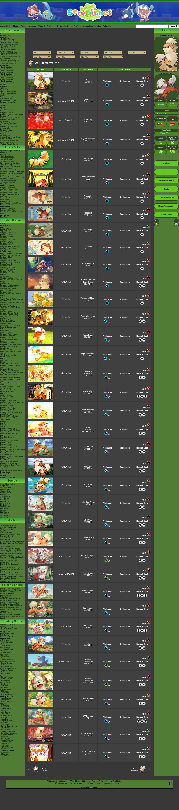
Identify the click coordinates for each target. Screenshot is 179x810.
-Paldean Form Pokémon (9, 144)
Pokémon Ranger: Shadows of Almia (11, 384)
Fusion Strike (88, 538)
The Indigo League (7, 156)
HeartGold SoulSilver (88, 372)
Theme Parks (5, 132)
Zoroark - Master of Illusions (10, 552)
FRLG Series (5, 501)
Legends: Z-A (5, 231)
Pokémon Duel (5, 323)
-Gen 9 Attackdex (6, 81)
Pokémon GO (5, 238)
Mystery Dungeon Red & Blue (11, 413)
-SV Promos (4, 700)
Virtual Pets (4, 467)
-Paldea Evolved (6, 679)
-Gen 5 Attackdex (6, 74)
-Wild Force (4, 743)
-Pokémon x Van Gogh (8, 123)
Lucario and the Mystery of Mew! (12, 541)
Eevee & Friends (6, 613)
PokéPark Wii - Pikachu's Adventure (9, 375)
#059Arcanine (135, 769)
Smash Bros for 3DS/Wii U (10, 325)
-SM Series (4, 684)
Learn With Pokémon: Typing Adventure (10, 352)
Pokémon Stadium (6, 448)
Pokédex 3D (4, 348)
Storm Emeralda (88, 734)
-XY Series (4, 686)
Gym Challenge (88, 139)
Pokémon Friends (6, 236)
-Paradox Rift (5, 673)
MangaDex (4, 486)
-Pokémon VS (5, 749)
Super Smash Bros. (7, 451)
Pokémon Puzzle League (9, 441)
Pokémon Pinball (6, 444)
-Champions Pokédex (8, 64)
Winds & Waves (6, 225)
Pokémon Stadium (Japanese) (11, 446)
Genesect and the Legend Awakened (9, 561)
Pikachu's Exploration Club (10, 604)
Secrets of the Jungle (8, 578)
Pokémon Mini (5, 432)
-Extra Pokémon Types (8, 628)
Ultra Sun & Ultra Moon (8, 278)
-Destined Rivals (6, 658)
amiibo (2, 469)
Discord (41, 26)
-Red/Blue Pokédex (7, 39)
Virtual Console (5, 460)
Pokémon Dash (5, 404)
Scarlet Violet (88, 608)
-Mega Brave (4, 719)
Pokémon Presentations (8, 126)
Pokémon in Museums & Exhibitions (9, 120)
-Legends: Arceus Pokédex (10, 57)
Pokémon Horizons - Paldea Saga (12, 177)
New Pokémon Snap (7, 269)
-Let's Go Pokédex (7, 51)
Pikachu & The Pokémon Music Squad (11, 617)
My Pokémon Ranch (7, 390)
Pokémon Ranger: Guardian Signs (10, 366)
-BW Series (4, 687)
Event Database (6, 139)
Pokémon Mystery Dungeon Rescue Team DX (10, 263)
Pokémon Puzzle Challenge (10, 430)
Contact (32, 26)
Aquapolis (88, 196)
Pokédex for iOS (6, 357)
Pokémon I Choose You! (9, 573)
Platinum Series (6, 507)
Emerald (3, 399)
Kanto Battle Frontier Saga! (10, 163)
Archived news (5, 36)
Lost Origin (88, 573)
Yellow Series (5, 496)
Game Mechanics (6, 99)
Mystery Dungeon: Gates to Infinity (10, 340)
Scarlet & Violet (5, 229)
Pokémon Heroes (6, 536)
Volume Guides (5, 493)
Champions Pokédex (92, 26)
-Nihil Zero (4, 714)
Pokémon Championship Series (11, 114)
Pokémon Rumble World (9, 313)
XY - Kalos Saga (6, 168)
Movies (12, 520)
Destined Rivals (88, 698)
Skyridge (88, 230)
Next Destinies (88, 391)
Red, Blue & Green (7, 437)
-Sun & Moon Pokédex (8, 50)
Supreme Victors (88, 354)
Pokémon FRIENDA (7, 477)
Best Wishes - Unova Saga (10, 166)
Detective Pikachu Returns (10, 246)
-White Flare (4, 656)
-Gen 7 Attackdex (6, 78)
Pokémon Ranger (6, 411)
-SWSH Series (5, 682)
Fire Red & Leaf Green (8, 397)
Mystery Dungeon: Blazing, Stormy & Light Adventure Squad (12, 371)
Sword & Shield (5, 252)
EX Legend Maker (88, 298)
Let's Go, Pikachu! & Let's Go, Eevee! (11, 280)
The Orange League (7, 158)
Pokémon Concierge (7, 208)
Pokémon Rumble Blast (8, 346)
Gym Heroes (88, 100)
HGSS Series (5, 508)
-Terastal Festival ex (7, 731)
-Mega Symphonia (6, 721)
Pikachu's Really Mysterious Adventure (10, 610)
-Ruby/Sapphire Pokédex (9, 43)
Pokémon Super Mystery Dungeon (9, 315)
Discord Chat (5, 135)
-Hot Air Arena (5, 728)
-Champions (4, 104)
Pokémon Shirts (6, 130)
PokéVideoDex (5, 201)
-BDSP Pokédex (6, 55)
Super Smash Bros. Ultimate (10, 294)
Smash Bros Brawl (7, 392)
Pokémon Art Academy (8, 306)
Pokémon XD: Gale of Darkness (12, 402)
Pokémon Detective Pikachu (10, 581)
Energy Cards (5, 632)
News (2, 34)
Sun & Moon (4, 276)
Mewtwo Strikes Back (8, 527)
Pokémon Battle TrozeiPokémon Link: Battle (12, 303)
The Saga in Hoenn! (7, 161)
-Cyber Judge (5, 745)
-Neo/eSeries (5, 693)
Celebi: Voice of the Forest (10, 534)
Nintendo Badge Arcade (8, 327)
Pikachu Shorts (12, 584)
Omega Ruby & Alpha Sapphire (11, 299)
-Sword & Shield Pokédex (9, 53)
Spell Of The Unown (7, 531)
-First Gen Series (6, 694)
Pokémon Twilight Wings (9, 189)
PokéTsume (4, 217)
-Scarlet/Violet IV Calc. (8, 100)
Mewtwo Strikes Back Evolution (11, 576)
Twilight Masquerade (88, 660)
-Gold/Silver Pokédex (7, 41)
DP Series (4, 505)
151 (88, 643)
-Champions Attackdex (8, 83)
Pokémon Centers (6, 112)
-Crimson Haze (5, 742)
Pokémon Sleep (6, 245)
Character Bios (5, 154)
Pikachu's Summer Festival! (10, 599)
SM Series (4, 517)
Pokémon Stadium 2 (7, 428)
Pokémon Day (5, 125)
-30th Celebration (6, 642)
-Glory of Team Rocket (8, 726)
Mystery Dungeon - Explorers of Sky (11, 380)
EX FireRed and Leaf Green (88, 281)
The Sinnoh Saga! (6, 165)
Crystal (2, 427)
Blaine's (66, 101)
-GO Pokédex (5, 58)
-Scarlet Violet (5, 680)
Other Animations (6, 205)
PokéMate (4, 421)
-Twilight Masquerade (8, 668)
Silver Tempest (88, 590)
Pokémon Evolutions (7, 191)
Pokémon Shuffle (6, 311)
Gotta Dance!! (5, 597)
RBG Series (4, 494)
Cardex (2, 95)
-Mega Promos (5, 698)
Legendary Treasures (88, 428)
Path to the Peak (6, 198)
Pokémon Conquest (7, 343)
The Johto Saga (6, 159)
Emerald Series (5, 503)
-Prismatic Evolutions (8, 661)
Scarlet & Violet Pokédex (70, 26)
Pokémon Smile (6, 266)
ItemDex (3, 85)
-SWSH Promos (6, 701)
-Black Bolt (4, 654)
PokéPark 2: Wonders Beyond (11, 344)
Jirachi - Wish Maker (7, 538)
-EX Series (4, 691)
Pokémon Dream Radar (8, 334)
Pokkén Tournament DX (8, 288)
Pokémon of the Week (8, 102)
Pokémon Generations (8, 187)
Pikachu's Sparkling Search (10, 607)
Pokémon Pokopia (6, 234)
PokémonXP (4, 116)
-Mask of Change (6, 740)
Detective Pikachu (6, 290)
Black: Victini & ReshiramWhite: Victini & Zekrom (11, 554)
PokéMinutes (5, 200)
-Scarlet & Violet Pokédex (9, 60)
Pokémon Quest (6, 292)
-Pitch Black (4, 644)
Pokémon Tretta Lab (7, 336)
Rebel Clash (88, 520)
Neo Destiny (88, 158)
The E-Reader (5, 420)
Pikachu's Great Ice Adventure (11, 606)
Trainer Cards (5, 630)
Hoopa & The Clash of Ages (10, 568)
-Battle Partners (6, 729)
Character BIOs (6, 487)
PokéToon (3, 196)
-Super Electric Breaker (8, 733)
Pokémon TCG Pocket (8, 248)
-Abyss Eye (4, 710)
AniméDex (4, 152)
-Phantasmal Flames (7, 651)
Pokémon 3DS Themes (8, 463)
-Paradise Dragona (7, 735)
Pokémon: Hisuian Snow (9, 193)
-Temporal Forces (6, 670)
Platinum (3, 362)
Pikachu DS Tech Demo (9, 416)
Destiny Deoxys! (6, 540)
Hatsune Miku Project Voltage (11, 118)
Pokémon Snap (5, 442)
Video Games (12, 220)
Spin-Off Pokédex (6, 90)
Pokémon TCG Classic (8, 637)
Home (15, 26)
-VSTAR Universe (6, 747)
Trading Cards (12, 621)
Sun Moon (88, 484)
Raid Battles (4, 635)
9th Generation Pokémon (9, 140)
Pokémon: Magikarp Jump (9, 285)
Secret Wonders (88, 316)
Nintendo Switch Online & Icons (11, 470)
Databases (12, 30)
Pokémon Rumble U (7, 337)
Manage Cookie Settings (115, 781)
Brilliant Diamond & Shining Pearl (12, 253)
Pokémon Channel (6, 406)
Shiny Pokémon (6, 184)
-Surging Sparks (6, 663)
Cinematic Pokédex (7, 97)
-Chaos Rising (5, 645)
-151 (1, 675)
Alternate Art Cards (7, 633)
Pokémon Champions (8, 232)
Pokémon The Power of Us (10, 574)
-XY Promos (4, 705)
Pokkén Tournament (7, 322)
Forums (23, 26)
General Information (7, 484)
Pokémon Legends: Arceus (10, 255)
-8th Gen (3, 107)
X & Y (2, 297)
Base (88, 80)
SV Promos (88, 716)
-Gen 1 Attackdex (6, 67)
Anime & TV (12, 147)
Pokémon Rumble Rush (8, 287)
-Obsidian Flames (6, 677)
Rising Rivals (88, 335)
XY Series (3, 514)
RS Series (4, 500)
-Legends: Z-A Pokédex (8, 62)
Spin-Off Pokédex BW (8, 93)
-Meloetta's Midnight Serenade (11, 559)
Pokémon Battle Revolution (10, 378)
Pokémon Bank (5, 301)
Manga (12, 480)
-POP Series (4, 707)
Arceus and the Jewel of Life (10, 550)
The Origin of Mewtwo (8, 526)
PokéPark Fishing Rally (8, 418)
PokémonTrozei (6, 414)
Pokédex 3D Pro (6, 350)
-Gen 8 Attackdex (6, 79)
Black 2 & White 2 (6, 332)
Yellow (2, 439)
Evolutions (88, 466)
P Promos (88, 247)
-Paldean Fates (5, 672)
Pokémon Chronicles (7, 179)
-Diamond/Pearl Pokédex (9, 44)
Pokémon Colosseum (8, 400)
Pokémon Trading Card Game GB (12, 449)
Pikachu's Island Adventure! (10, 602)
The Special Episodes (8, 180)
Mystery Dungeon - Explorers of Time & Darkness (11, 387)
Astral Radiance (88, 555)
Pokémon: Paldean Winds (9, 194)
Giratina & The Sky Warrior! (10, 548)
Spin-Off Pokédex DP (8, 92)
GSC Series (4, 498)
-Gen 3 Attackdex (6, 71)
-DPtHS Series (5, 689)
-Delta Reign (4, 640)
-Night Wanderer (6, 738)
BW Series (4, 510)
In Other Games (6, 458)
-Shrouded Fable (6, 666)
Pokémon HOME (6, 257)
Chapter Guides (6, 491)
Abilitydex (3, 88)
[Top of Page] (169, 783)
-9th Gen (3, 105)
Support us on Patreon (89, 787)
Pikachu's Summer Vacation (10, 588)
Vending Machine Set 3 (88, 178)
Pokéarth (107, 26)
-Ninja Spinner (5, 712)
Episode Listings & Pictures (10, 151)
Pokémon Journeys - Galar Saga (12, 172)
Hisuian (66, 556)
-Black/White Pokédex (8, 46)
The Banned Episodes (8, 182)
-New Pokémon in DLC (8, 142)
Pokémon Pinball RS (7, 409)
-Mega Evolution (6, 652)
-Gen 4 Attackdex (6, 72)
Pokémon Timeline (7, 111)
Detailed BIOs (5, 489)
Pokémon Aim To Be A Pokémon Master (12, 174)
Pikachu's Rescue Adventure (10, 590)
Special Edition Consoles (9, 462)
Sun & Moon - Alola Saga (9, 170)
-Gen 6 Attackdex (6, 76)
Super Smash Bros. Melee (9, 434)
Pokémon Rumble (6, 369)
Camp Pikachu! (5, 595)
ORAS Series (5, 515)
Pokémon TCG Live (7, 273)
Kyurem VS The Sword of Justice (12, 557)
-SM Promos (4, 703)
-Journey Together (6, 659)
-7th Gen (3, 109)
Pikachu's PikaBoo (7, 593)
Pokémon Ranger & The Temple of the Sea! (11, 544)
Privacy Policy (98, 781)
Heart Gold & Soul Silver (9, 364)
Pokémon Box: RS (7, 407)
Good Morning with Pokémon (10, 203)
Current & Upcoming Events (10, 137)
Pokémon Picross (6, 318)
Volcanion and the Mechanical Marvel (11, 570)
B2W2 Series (5, 512)
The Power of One (6, 529)
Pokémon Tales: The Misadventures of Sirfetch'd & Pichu (11, 212)
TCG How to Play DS (8, 355)
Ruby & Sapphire (6, 395)
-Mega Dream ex (6, 715)
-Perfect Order (5, 647)
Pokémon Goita (5, 474)
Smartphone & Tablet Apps (10, 465)
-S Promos (4, 754)
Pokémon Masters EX (8, 241)
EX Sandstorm (88, 263)
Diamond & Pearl (6, 360)
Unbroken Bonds (88, 502)
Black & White (5, 330)
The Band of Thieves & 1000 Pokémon (10, 308)
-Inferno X (3, 717)
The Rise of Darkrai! (7, 547)
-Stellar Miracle (5, 736)
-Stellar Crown (5, 665)
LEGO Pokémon (6, 128)
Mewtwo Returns (6, 533)
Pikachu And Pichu (7, 592)
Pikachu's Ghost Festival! (9, 600)
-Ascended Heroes (7, 649)
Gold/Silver (4, 425)
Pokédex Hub (52, 26)
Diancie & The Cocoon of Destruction (9, 565)
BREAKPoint (88, 447)
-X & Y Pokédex (6, 48)
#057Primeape (44, 769)
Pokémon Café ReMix (8, 239)
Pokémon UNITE (6, 243)
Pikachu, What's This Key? (10, 614)
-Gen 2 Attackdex (6, 69)
